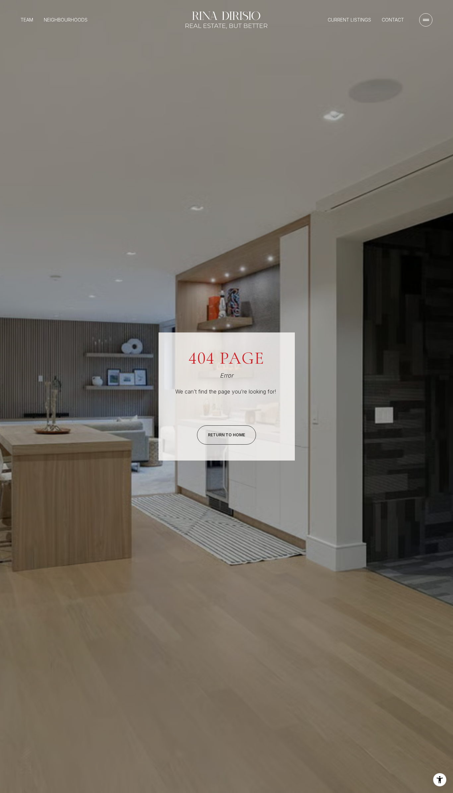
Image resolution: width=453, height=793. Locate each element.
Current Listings (349, 20)
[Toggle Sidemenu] (425, 20)
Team (27, 20)
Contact (393, 20)
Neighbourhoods (66, 20)
